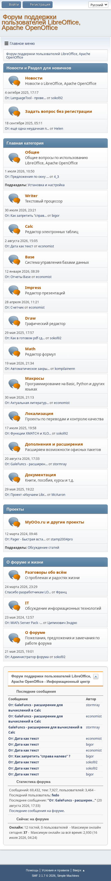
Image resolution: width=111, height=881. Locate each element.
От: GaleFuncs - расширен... (26, 464)
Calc (29, 226)
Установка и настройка (46, 185)
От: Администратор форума (27, 657)
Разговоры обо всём (46, 572)
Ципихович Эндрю (62, 622)
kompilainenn (65, 368)
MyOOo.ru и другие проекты (54, 522)
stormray (60, 464)
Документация (40, 474)
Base (29, 256)
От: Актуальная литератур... (27, 402)
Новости (34, 78)
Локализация (39, 413)
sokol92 (57, 98)
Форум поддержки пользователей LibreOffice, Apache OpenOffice (41, 22)
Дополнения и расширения (54, 444)
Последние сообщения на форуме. (37, 810)
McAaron (58, 494)
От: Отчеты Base (18, 277)
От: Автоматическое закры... (27, 368)
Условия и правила (55, 870)
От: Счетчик (14, 307)
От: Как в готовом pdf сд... (25, 338)
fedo (55, 795)
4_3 (56, 176)
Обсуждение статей (43, 547)
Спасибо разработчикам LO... (28, 592)
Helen (58, 128)
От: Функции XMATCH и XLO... (28, 433)
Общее (32, 152)
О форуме (35, 632)
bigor (56, 215)
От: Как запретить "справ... (26, 215)
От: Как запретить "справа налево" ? (39, 756)
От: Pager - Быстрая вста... (25, 539)
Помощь (32, 870)
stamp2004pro (62, 539)
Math (30, 348)
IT (27, 602)
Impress (33, 287)
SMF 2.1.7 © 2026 (44, 875)
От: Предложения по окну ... (27, 176)
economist (46, 246)
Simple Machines (68, 875)
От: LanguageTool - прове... (25, 98)
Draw (30, 318)
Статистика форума (32, 782)
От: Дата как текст (19, 246)
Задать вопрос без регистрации (58, 111)
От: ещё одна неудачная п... (27, 128)
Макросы (34, 378)
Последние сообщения (35, 691)
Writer (31, 195)
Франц (61, 592)
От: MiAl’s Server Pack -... (23, 622)
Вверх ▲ (79, 870)
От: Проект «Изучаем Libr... (25, 494)
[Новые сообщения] (14, 81)
